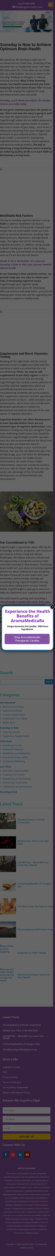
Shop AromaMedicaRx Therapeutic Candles (27, 638)
